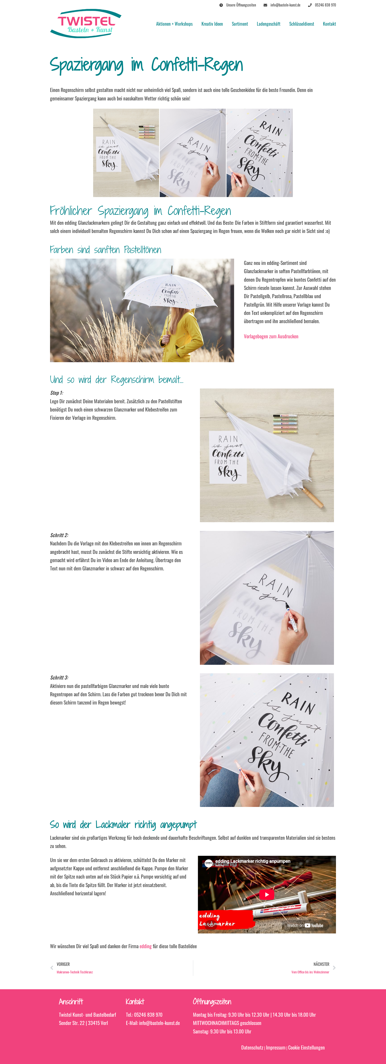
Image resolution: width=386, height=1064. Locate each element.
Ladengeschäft (268, 23)
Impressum (275, 1047)
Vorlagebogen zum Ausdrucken (271, 336)
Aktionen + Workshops (174, 23)
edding (146, 946)
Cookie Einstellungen (306, 1047)
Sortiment (240, 23)
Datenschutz (252, 1047)
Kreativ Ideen (212, 23)
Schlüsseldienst (301, 23)
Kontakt (329, 23)
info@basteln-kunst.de (159, 1022)
